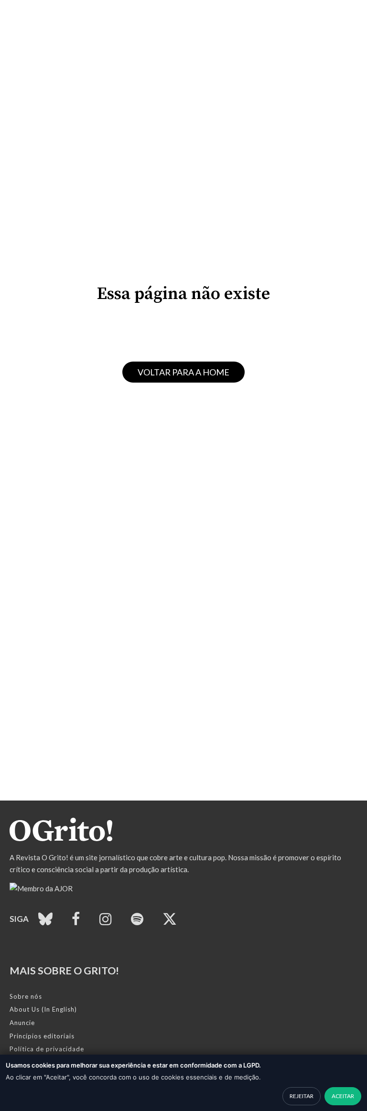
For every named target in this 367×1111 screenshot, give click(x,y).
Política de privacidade (47, 1049)
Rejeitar (301, 1096)
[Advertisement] (183, 734)
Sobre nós (26, 996)
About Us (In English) (43, 1009)
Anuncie (22, 1022)
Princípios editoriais (42, 1036)
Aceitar (343, 1096)
